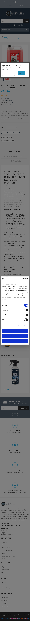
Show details (21, 326)
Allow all (15, 331)
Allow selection (15, 336)
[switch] (26, 310)
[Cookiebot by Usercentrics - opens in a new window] (21, 279)
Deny (15, 341)
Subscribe (21, 73)
